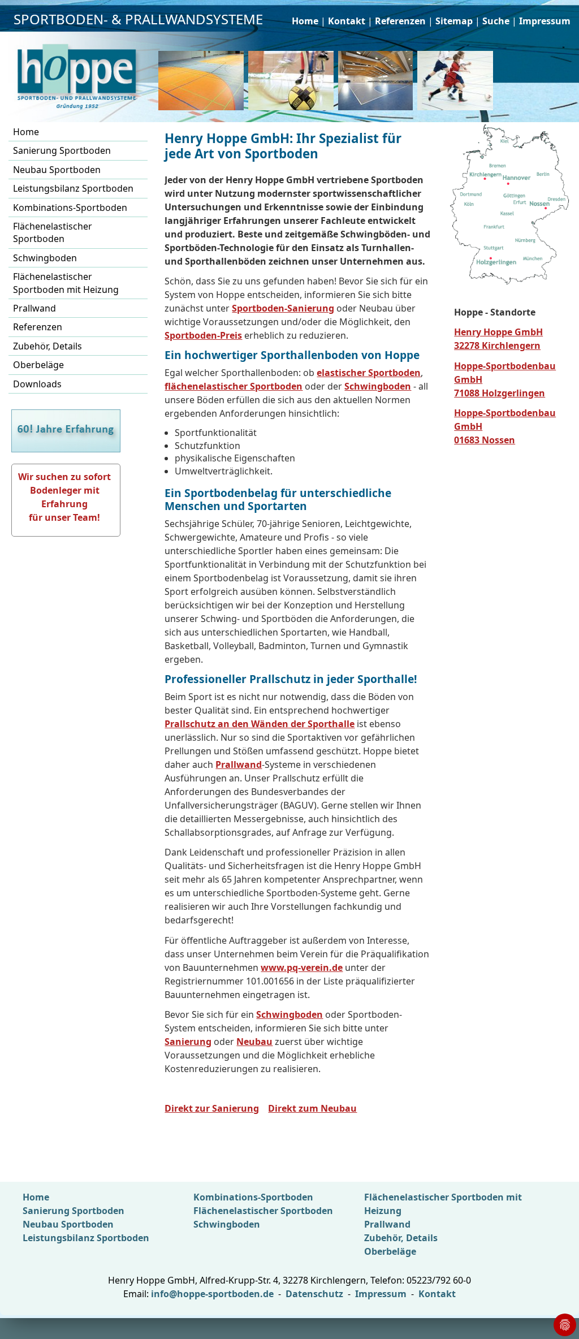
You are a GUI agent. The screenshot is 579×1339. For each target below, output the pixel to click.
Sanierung (188, 1041)
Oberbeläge (38, 364)
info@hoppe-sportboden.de (212, 1294)
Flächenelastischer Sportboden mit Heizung (66, 282)
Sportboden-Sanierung (283, 308)
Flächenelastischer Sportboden (52, 232)
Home (305, 21)
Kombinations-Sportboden (70, 207)
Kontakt (346, 21)
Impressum (545, 21)
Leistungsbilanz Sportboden (73, 188)
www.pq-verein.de (302, 967)
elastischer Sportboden (369, 372)
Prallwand (34, 308)
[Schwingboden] (203, 80)
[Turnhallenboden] (457, 80)
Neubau (254, 1041)
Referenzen (400, 21)
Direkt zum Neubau (312, 1108)
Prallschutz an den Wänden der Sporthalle (260, 724)
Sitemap (454, 21)
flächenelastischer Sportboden (234, 386)
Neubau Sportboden (57, 169)
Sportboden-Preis (203, 335)
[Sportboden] (293, 80)
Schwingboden (45, 258)
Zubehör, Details (47, 346)
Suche (495, 21)
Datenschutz (314, 1294)
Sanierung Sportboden (62, 150)
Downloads (37, 384)
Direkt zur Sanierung (212, 1108)
